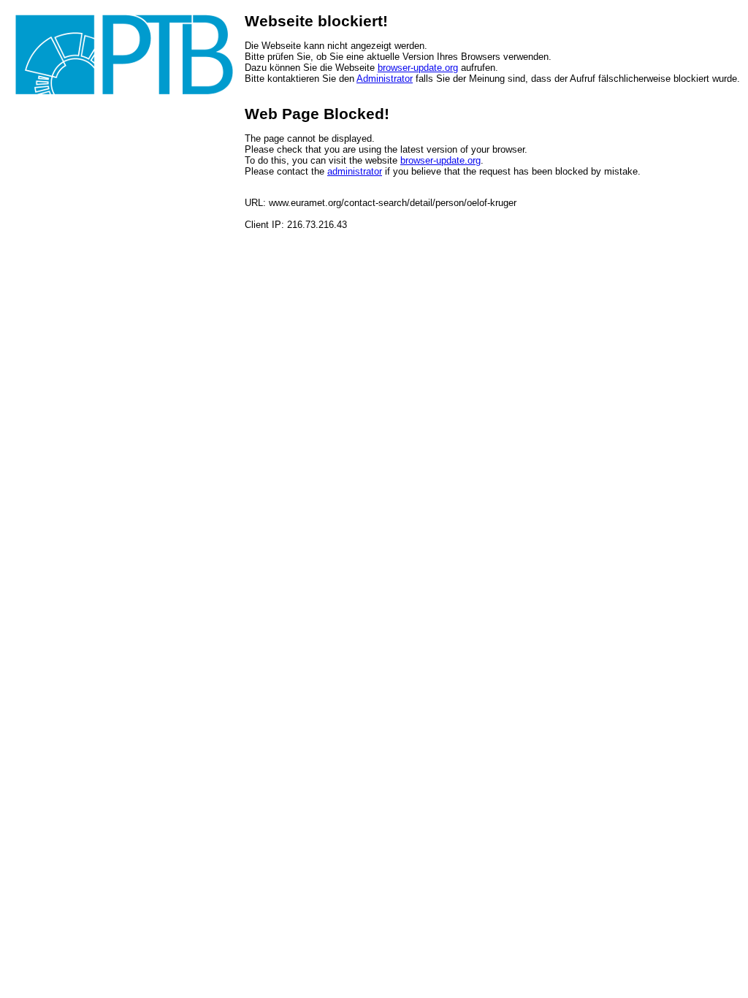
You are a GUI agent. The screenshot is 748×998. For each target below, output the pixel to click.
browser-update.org (418, 67)
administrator (354, 171)
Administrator (384, 78)
